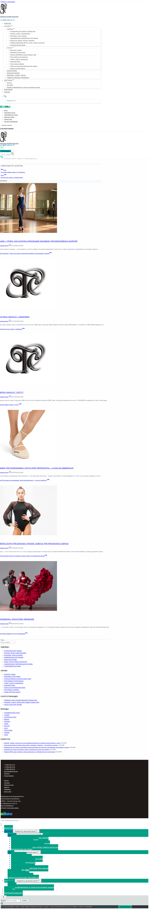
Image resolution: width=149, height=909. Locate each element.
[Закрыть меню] (1, 824)
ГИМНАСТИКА (8, 119)
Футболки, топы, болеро (18, 36)
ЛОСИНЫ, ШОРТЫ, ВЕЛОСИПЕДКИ (15, 653)
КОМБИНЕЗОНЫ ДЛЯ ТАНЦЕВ (13, 657)
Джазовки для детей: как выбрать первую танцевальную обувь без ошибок (26, 749)
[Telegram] (6, 107)
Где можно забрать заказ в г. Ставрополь (13, 171)
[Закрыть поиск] (4, 897)
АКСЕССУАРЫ (12, 70)
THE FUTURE (8, 730)
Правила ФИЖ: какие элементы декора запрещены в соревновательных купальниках (29, 752)
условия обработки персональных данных (105, 906)
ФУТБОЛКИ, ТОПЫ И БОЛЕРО (13, 655)
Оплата (9, 82)
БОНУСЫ (7, 23)
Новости (6, 787)
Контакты (7, 773)
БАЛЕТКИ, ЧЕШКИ (9, 674)
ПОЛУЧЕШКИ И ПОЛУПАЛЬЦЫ (13, 681)
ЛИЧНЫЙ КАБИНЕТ (13, 893)
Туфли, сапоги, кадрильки (19, 59)
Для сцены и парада (17, 64)
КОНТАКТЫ (8, 89)
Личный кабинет (9, 776)
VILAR (6, 735)
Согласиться (125, 906)
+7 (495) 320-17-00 (9, 767)
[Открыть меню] (2, 148)
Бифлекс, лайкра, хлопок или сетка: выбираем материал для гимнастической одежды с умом (32, 743)
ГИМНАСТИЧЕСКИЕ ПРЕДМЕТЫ (18, 77)
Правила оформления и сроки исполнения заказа (23, 87)
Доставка (10, 85)
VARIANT (7, 732)
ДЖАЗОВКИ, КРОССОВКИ (12, 676)
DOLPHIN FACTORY (10, 717)
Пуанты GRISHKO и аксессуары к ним (23, 54)
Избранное (7, 789)
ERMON (6, 719)
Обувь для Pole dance (17, 68)
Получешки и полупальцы (19, 57)
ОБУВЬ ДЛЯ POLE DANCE (12, 692)
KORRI (6, 724)
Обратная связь (9, 785)
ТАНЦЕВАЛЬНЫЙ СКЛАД (12, 713)
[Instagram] (3, 107)
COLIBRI (6, 715)
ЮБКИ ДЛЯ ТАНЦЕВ (10, 659)
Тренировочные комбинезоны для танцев (24, 38)
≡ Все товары (5, 151)
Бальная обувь (15, 61)
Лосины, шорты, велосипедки (20, 33)
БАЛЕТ (6, 110)
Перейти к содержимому (8, 2)
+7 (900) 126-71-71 (9, 764)
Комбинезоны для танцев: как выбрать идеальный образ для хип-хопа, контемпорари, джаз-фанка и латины (36, 747)
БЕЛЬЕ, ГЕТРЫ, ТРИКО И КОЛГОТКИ (15, 662)
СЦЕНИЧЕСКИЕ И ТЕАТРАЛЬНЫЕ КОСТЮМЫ (18, 664)
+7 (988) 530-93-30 (9, 769)
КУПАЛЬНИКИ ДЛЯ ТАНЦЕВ (13, 651)
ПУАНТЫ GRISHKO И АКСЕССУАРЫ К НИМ (17, 679)
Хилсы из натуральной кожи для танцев (23, 66)
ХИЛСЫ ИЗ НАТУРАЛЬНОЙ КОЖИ (14, 687)
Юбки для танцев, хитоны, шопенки (22, 40)
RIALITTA (7, 726)
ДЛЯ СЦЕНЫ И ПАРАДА (11, 690)
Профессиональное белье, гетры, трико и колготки (27, 42)
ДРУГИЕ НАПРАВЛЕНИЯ (11, 121)
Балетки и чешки (16, 50)
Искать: (3, 900)
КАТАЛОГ (8, 831)
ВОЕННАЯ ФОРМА (13, 73)
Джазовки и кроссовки (17, 52)
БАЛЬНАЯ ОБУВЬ (9, 685)
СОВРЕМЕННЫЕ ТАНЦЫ (11, 115)
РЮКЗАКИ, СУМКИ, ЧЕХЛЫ (16, 75)
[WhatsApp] (1, 107)
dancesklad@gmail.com (11, 771)
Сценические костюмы (18, 45)
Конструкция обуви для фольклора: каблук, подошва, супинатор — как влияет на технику (31, 745)
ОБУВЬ (11, 852)
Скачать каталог (7, 125)
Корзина (7, 92)
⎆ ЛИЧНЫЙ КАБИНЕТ (7, 128)
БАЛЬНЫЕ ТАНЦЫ (9, 117)
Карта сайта (7, 791)
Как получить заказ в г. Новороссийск (12, 176)
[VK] (9, 107)
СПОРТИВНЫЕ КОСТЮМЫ (12, 666)
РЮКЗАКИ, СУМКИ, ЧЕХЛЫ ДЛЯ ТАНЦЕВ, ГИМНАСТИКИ (21, 702)
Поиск (2, 640)
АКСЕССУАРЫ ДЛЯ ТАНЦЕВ (13, 704)
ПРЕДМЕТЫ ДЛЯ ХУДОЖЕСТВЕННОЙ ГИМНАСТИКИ (20, 700)
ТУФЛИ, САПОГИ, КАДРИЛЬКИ (13, 683)
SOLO (6, 728)
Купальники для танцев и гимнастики (22, 31)
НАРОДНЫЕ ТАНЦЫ (9, 112)
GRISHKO (7, 721)
